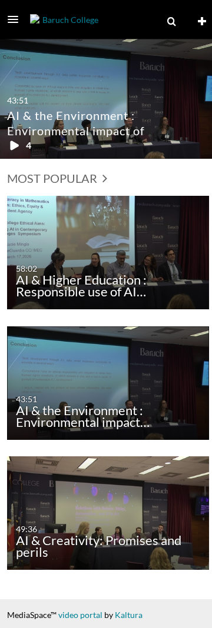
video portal (80, 615)
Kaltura (129, 615)
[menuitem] (171, 21)
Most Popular (53, 178)
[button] (16, 19)
